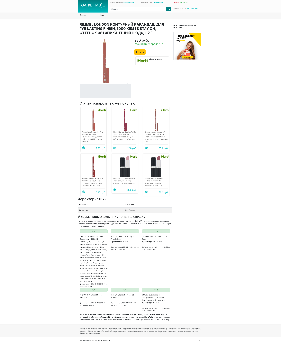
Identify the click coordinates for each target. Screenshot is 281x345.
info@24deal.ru (192, 8)
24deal (94, 340)
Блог (102, 15)
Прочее (83, 15)
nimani (198, 340)
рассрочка (184, 2)
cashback (176, 2)
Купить (140, 52)
